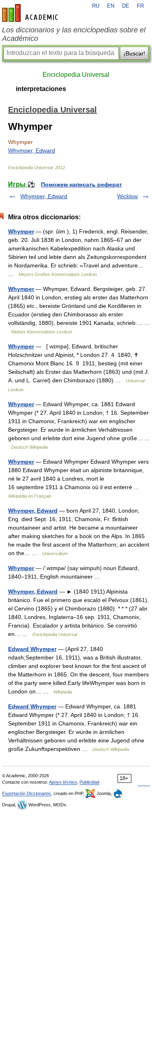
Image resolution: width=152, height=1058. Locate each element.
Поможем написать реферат (81, 184)
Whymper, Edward (31, 150)
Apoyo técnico (63, 782)
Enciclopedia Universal (76, 74)
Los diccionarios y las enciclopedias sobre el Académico (74, 34)
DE (125, 6)
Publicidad (89, 782)
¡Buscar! (134, 53)
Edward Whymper (32, 649)
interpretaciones (41, 88)
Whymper (21, 231)
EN (110, 6)
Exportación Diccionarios (26, 793)
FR (140, 6)
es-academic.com (31, 13)
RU (95, 6)
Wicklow (127, 196)
